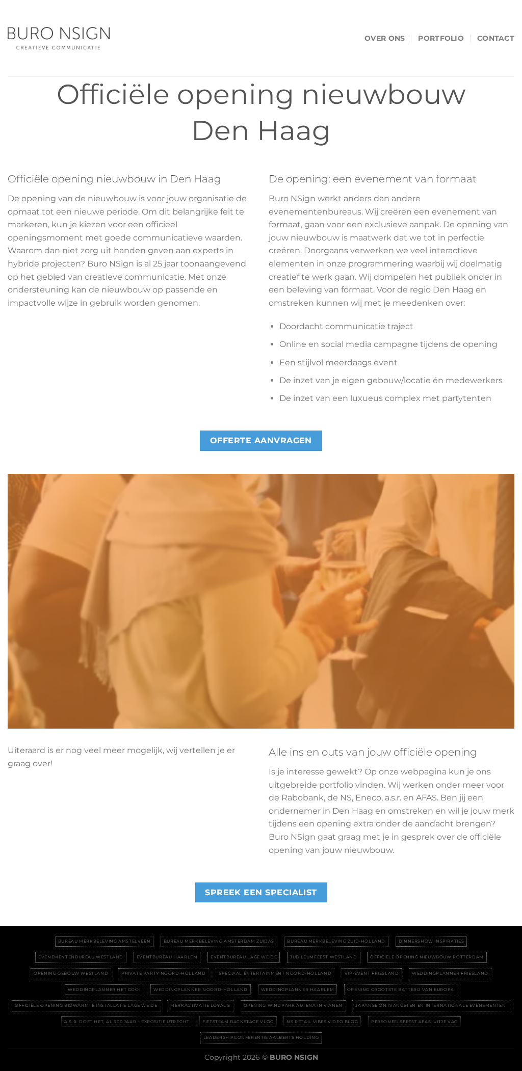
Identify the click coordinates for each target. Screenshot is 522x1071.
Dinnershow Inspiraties (431, 941)
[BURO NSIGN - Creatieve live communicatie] (59, 38)
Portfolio (441, 38)
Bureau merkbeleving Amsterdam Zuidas (219, 941)
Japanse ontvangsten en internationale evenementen (431, 1005)
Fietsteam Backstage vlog (238, 1021)
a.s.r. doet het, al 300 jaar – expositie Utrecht (126, 1021)
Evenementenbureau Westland (80, 956)
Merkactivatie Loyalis (200, 1005)
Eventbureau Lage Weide (244, 956)
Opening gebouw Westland (71, 973)
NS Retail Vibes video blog (322, 1021)
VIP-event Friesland (372, 973)
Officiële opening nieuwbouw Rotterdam (427, 956)
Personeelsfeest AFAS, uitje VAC (414, 1021)
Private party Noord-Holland (163, 973)
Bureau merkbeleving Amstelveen (104, 941)
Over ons (384, 38)
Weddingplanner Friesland (450, 973)
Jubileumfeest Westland (323, 956)
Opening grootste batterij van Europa (400, 989)
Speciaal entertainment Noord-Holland (275, 973)
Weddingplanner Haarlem (297, 989)
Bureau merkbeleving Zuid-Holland (336, 941)
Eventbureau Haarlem (167, 956)
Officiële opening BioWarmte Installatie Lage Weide (86, 1005)
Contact (495, 38)
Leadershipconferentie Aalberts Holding (261, 1037)
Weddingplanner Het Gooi (104, 989)
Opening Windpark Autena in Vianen (293, 1005)
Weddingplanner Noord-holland (200, 989)
